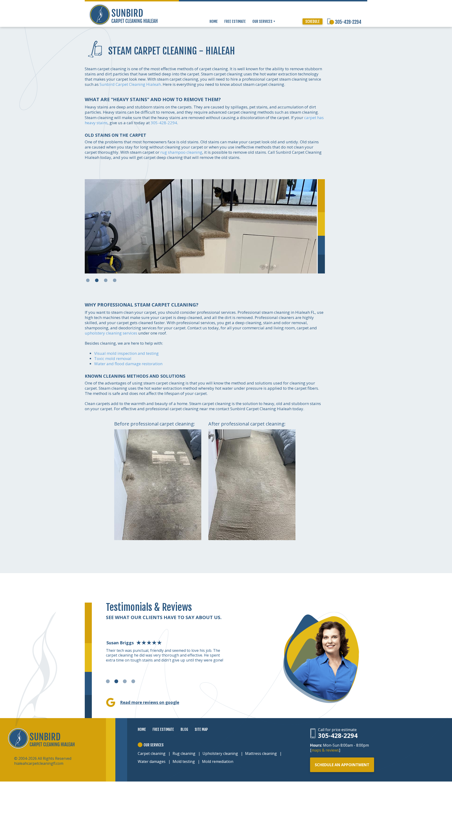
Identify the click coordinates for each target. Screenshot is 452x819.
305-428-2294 (348, 22)
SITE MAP (201, 729)
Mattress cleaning (261, 753)
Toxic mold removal (112, 358)
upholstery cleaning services (111, 333)
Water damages (151, 761)
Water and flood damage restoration (128, 363)
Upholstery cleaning (220, 753)
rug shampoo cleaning (181, 152)
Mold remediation (217, 761)
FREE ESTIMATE (235, 21)
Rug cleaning (184, 753)
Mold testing (184, 761)
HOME (214, 21)
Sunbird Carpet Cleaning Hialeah (130, 84)
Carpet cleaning (151, 753)
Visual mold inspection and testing (126, 353)
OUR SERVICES (262, 21)
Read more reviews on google (149, 702)
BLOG (184, 729)
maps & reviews (325, 750)
